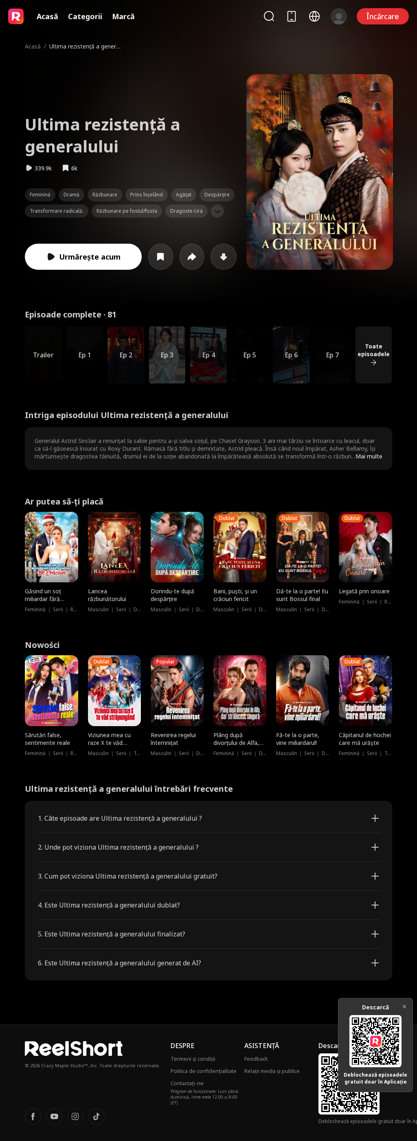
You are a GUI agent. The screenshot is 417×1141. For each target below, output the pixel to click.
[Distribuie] (192, 257)
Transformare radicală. (56, 210)
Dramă (71, 194)
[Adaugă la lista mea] (160, 257)
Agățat (183, 194)
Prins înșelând (146, 194)
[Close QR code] (404, 1006)
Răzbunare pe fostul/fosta (127, 210)
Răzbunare (104, 194)
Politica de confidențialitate (204, 1071)
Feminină (40, 194)
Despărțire (217, 194)
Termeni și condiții (193, 1058)
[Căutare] (268, 16)
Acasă (47, 16)
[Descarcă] (224, 257)
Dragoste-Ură (186, 210)
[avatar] (339, 16)
